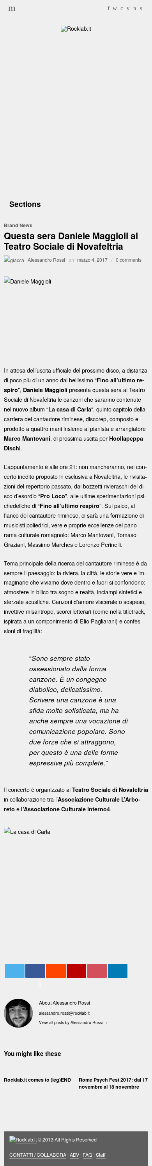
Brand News (18, 225)
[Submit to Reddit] (55, 971)
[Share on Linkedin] (117, 971)
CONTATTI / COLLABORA (37, 1154)
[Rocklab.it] (76, 28)
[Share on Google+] (76, 971)
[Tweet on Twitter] (15, 971)
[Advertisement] (76, 114)
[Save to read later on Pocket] (97, 971)
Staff (101, 1154)
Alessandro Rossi (46, 259)
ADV (74, 1154)
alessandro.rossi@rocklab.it (64, 1013)
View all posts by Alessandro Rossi (73, 1022)
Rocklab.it (26, 1139)
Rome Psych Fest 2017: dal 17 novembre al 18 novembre (113, 1083)
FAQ (87, 1154)
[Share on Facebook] (35, 971)
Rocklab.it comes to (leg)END (37, 1079)
